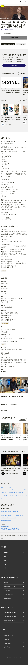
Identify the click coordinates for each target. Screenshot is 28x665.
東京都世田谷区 (9, 30)
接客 (5, 487)
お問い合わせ (7, 647)
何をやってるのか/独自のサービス (12, 397)
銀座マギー (13, 490)
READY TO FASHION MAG (10, 612)
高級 (25, 490)
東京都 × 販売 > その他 (6, 520)
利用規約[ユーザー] (8, 639)
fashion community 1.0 (9, 620)
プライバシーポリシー (9, 635)
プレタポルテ (20, 490)
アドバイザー (18, 495)
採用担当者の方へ (8, 598)
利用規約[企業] (7, 643)
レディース (15, 487)
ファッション (11, 495)
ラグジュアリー (4, 492)
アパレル (9, 487)
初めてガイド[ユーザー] (9, 586)
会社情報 (4, 410)
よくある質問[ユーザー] (9, 590)
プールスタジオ (19, 492)
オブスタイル (12, 492)
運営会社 (6, 582)
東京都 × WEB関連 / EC (13, 511)
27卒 (2, 498)
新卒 (3, 30)
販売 (2, 487)
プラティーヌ (4, 495)
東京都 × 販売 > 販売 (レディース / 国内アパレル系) (12, 515)
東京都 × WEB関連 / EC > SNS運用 (8, 518)
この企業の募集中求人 (8, 44)
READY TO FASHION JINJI (10, 616)
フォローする (14, 65)
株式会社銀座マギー (8, 33)
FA (22, 495)
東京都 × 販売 (4, 511)
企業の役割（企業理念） (9, 404)
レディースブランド (5, 490)
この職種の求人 (21, 44)
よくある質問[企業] (8, 594)
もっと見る (22, 73)
